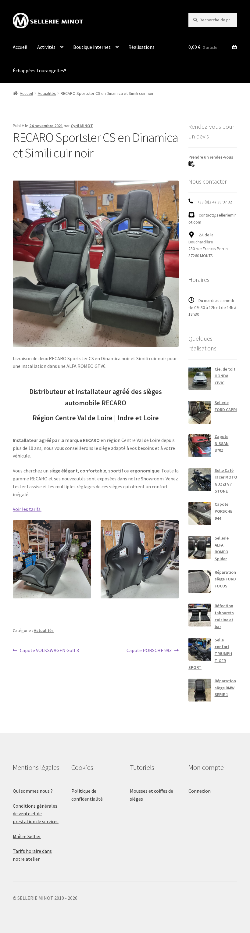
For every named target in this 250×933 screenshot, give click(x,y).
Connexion (199, 791)
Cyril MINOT (82, 125)
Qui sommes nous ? (33, 791)
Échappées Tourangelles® (39, 70)
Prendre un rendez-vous (210, 157)
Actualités (47, 93)
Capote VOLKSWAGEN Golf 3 (49, 651)
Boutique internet (92, 47)
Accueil (20, 47)
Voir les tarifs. (27, 509)
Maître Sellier (27, 836)
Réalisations (141, 47)
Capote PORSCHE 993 (149, 651)
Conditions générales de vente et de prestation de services (36, 814)
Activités (46, 47)
